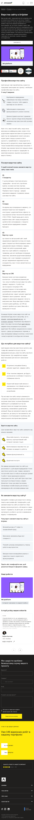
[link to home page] (7, 3)
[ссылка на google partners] (27, 809)
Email (2, 686)
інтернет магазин (7, 322)
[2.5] (6, 767)
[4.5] (9, 767)
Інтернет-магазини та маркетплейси (15, 603)
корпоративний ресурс (15, 319)
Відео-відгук (7, 641)
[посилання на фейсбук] (2, 809)
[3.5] (7, 767)
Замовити (17, 42)
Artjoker (3, 9)
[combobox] (3, 682)
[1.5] (5, 767)
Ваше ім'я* (4, 670)
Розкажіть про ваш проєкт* (8, 695)
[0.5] (3, 767)
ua (28, 3)
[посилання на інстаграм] (4, 809)
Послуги (9, 9)
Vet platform (6, 600)
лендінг (3, 319)
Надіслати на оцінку (11, 716)
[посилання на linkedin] (8, 809)
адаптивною (26, 324)
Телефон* (3, 678)
